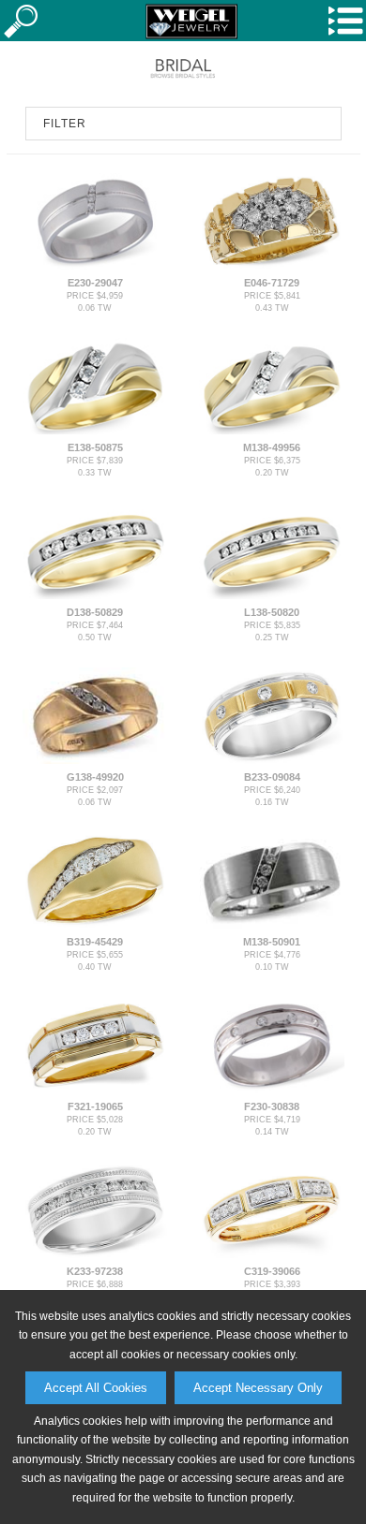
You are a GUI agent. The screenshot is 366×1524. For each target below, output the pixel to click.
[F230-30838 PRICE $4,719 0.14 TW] (271, 1089)
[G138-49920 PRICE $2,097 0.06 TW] (94, 760)
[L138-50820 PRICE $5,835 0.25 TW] (271, 595)
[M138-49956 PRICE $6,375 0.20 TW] (271, 430)
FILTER (64, 123)
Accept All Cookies (95, 1388)
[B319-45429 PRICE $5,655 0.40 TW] (94, 924)
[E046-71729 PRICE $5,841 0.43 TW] (271, 265)
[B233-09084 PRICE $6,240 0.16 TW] (271, 760)
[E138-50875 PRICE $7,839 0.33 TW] (94, 430)
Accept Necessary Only (258, 1388)
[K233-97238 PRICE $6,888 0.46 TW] (94, 1254)
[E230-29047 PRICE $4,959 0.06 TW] (94, 265)
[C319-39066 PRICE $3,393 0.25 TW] (271, 1254)
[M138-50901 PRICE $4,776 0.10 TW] (271, 924)
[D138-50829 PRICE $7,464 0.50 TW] (94, 595)
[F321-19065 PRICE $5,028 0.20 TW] (94, 1089)
